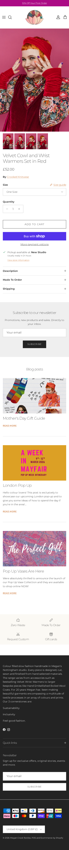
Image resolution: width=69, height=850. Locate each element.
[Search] (12, 17)
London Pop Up (17, 485)
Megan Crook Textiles (20, 838)
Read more (10, 426)
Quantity (8, 201)
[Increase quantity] (20, 209)
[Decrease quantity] (6, 209)
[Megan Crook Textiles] (34, 17)
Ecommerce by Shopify (52, 838)
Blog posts (34, 369)
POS (34, 838)
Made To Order (12, 279)
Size (5, 184)
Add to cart (34, 224)
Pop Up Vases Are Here (23, 571)
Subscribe (34, 344)
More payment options (35, 244)
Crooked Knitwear (18, 176)
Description (10, 271)
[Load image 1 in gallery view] (34, 80)
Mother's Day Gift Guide (24, 418)
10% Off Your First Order (34, 3)
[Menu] (4, 17)
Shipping (9, 288)
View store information (18, 260)
